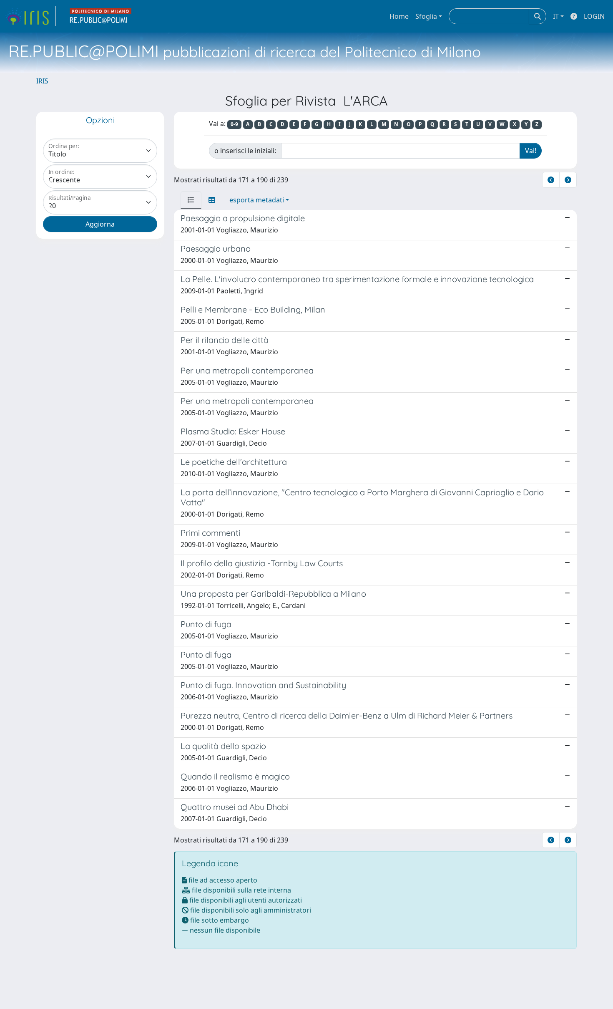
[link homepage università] (101, 16)
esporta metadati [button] (256, 199)
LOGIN (594, 16)
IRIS (42, 81)
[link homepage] (30, 16)
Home (399, 16)
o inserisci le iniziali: (245, 150)
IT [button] (556, 16)
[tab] (191, 200)
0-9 (234, 124)
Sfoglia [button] (426, 16)
